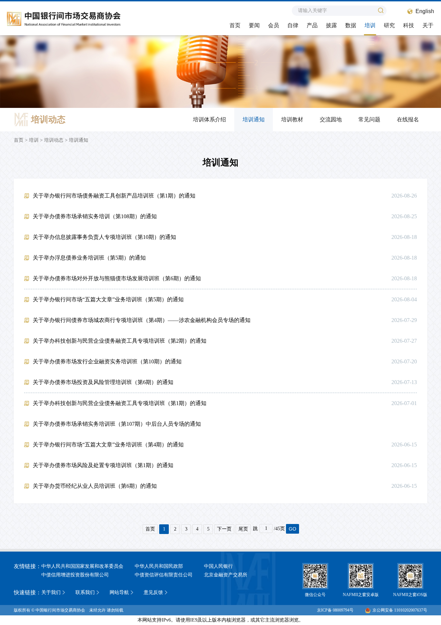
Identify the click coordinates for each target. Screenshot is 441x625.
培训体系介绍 (209, 119)
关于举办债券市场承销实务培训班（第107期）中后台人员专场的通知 (117, 424)
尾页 (243, 529)
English (425, 11)
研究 (389, 25)
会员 (273, 25)
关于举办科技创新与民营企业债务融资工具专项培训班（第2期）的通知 (119, 341)
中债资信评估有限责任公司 (164, 574)
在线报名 (408, 119)
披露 (331, 25)
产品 (312, 25)
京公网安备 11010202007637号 (399, 610)
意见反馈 (153, 592)
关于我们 (51, 592)
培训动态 (53, 140)
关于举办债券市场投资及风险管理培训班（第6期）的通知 (103, 382)
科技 (408, 25)
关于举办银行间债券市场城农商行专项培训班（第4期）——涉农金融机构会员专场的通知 (141, 320)
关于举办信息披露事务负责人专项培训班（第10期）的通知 (104, 237)
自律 (292, 25)
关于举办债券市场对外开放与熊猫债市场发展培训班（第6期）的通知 (117, 278)
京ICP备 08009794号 (335, 610)
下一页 (224, 529)
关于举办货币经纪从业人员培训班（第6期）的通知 (95, 486)
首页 (234, 25)
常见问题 (369, 119)
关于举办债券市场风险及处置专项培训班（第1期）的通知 (103, 465)
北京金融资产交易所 (225, 574)
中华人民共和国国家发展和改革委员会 (82, 566)
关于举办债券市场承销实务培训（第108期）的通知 (95, 216)
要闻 (254, 25)
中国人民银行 (218, 566)
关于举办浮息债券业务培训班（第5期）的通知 (89, 258)
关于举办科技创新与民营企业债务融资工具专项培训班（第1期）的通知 (119, 403)
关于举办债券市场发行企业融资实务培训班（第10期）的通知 (107, 361)
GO (292, 529)
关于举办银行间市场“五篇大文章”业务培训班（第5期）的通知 (108, 299)
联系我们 (85, 592)
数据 (350, 25)
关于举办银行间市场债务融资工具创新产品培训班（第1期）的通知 (114, 196)
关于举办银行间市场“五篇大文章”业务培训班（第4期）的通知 (108, 444)
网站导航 (119, 592)
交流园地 (331, 119)
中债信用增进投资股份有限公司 (75, 574)
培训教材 (292, 119)
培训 (370, 25)
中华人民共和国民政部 (159, 566)
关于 (427, 25)
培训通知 (254, 119)
